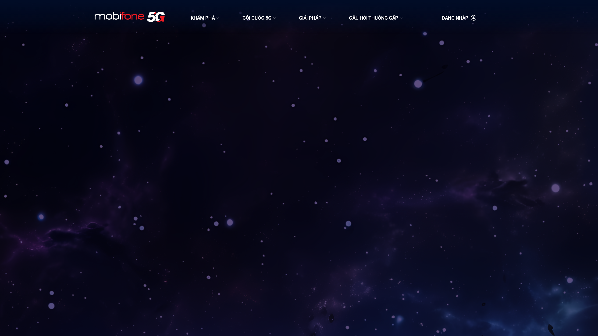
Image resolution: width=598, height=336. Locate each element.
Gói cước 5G (256, 18)
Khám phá (203, 18)
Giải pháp (310, 18)
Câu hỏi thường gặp (373, 18)
